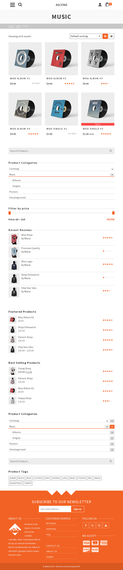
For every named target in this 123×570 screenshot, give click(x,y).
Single (97, 478)
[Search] (20, 5)
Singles (16, 186)
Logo (64, 478)
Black (21, 478)
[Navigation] (12, 5)
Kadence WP (75, 566)
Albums (16, 180)
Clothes (38, 478)
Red (90, 478)
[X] (92, 525)
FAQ (48, 534)
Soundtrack (16, 483)
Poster (81, 478)
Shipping (51, 529)
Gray (47, 478)
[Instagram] (99, 525)
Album (13, 478)
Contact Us (53, 545)
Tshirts (28, 483)
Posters (13, 191)
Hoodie (55, 478)
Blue (29, 478)
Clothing (14, 168)
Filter (111, 219)
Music (12, 174)
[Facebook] (86, 525)
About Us (51, 551)
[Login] (100, 5)
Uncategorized (17, 197)
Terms (49, 556)
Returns (51, 523)
